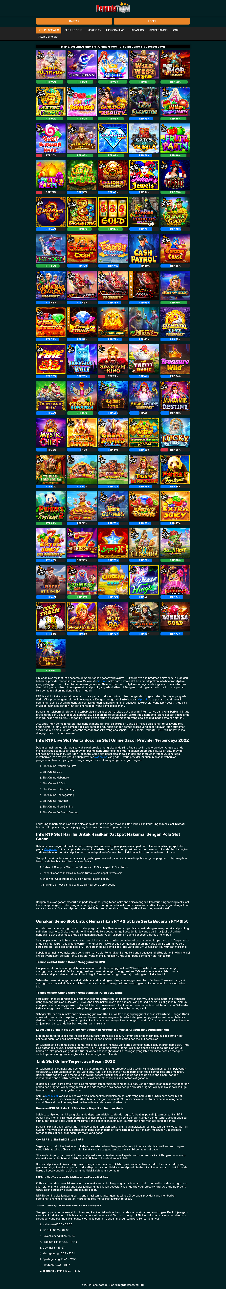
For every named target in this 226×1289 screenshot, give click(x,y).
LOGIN (152, 21)
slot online (100, 757)
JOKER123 (94, 30)
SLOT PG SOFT (74, 30)
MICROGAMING (115, 30)
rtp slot (142, 699)
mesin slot (51, 1096)
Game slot (50, 849)
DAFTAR (74, 21)
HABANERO (137, 30)
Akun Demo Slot (48, 36)
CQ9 (176, 30)
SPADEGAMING (158, 30)
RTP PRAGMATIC (49, 30)
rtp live (102, 681)
